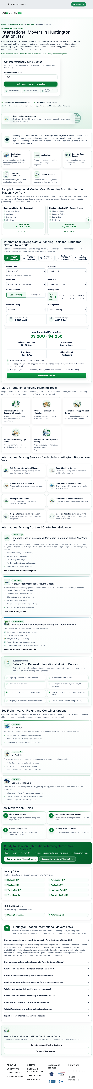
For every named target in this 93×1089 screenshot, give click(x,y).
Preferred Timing (13, 305)
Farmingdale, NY (58, 880)
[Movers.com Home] (12, 13)
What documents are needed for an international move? (46, 969)
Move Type (10, 279)
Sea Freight (15, 295)
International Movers (16, 24)
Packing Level (53, 305)
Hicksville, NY (13, 880)
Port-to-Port (62, 296)
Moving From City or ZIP (13, 72)
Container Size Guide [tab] (48, 258)
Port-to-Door (81, 296)
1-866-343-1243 (18, 4)
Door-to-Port (72, 296)
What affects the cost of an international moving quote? (46, 1009)
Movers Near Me (15, 1076)
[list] (46, 220)
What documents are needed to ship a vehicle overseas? (46, 996)
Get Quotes (78, 4)
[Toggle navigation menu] (89, 13)
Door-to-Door (51, 297)
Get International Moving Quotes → (46, 1045)
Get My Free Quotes (46, 375)
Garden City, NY (14, 890)
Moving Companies (15, 915)
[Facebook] (69, 1071)
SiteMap (31, 1065)
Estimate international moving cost (33, 54)
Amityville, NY (57, 885)
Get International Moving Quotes (31, 84)
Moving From (11, 266)
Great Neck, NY (13, 895)
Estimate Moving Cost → (46, 1051)
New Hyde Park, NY (59, 890)
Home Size (52, 279)
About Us (11, 1065)
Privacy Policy (14, 1073)
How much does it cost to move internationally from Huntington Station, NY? (46, 940)
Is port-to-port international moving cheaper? (46, 1016)
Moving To (52, 266)
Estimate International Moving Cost (57, 859)
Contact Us (13, 1069)
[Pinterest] (85, 1071)
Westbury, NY (13, 885)
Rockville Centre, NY (59, 895)
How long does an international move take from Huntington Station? (46, 962)
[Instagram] (79, 1071)
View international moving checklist (20, 649)
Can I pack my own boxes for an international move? (46, 1002)
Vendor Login (34, 1075)
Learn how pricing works (15, 611)
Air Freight (35, 295)
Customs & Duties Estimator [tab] (65, 258)
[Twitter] (72, 1071)
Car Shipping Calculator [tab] (82, 258)
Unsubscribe (33, 1079)
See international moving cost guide (20, 570)
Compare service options (57, 54)
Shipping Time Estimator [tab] (31, 258)
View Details (23, 231)
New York (30, 24)
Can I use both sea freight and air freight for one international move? (46, 982)
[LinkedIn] (82, 1071)
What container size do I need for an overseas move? (46, 989)
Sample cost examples (9, 54)
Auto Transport (57, 915)
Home (3, 24)
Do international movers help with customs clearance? (46, 975)
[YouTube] (76, 1071)
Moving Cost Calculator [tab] (14, 258)
